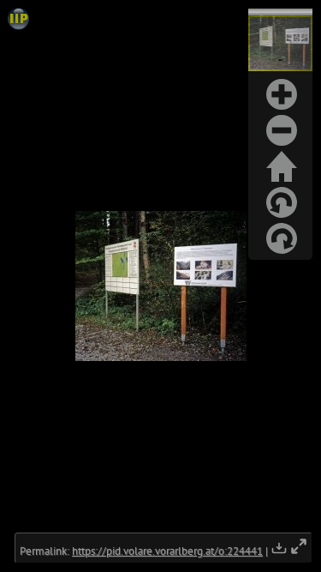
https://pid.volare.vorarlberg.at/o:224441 (167, 551)
